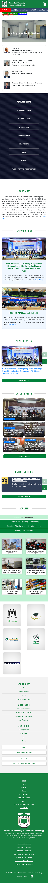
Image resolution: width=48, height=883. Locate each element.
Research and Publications (24, 864)
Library (24, 791)
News (24, 781)
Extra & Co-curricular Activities (24, 854)
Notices (23, 787)
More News (23, 380)
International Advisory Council (24, 804)
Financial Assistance (24, 851)
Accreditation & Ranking (24, 857)
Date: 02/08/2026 (9, 419)
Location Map (23, 794)
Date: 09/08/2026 (9, 428)
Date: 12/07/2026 (30, 439)
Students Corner (24, 798)
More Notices (23, 496)
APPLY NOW (22, 13)
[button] (5, 409)
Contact (19, 876)
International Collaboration (24, 861)
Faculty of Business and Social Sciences (24, 526)
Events (24, 784)
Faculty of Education (24, 530)
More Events (24, 456)
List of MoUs (24, 808)
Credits (26, 876)
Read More (39, 280)
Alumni (24, 801)
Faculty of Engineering (24, 517)
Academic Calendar (24, 844)
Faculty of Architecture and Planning (24, 522)
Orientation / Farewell (24, 847)
